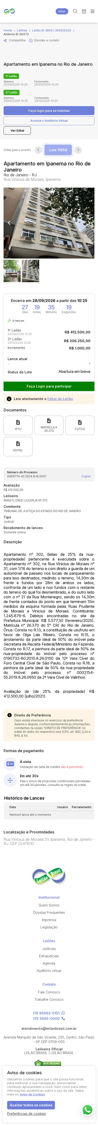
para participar (49, 386)
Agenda (49, 963)
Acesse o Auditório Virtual (49, 120)
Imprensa (49, 920)
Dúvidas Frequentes (49, 912)
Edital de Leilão (60, 399)
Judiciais (49, 949)
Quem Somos (49, 905)
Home (8, 30)
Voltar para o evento (17, 150)
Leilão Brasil (9, 11)
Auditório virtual (49, 971)
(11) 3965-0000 (46, 1018)
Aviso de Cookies (32, 1094)
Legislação (49, 927)
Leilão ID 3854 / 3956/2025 (51, 30)
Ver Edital (17, 130)
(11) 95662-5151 (46, 1013)
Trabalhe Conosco (49, 999)
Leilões (22, 30)
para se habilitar (49, 110)
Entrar (62, 11)
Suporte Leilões (48, 1064)
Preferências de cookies (26, 1114)
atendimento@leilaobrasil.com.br (49, 1028)
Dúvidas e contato (46, 40)
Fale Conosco (49, 992)
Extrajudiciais (49, 956)
